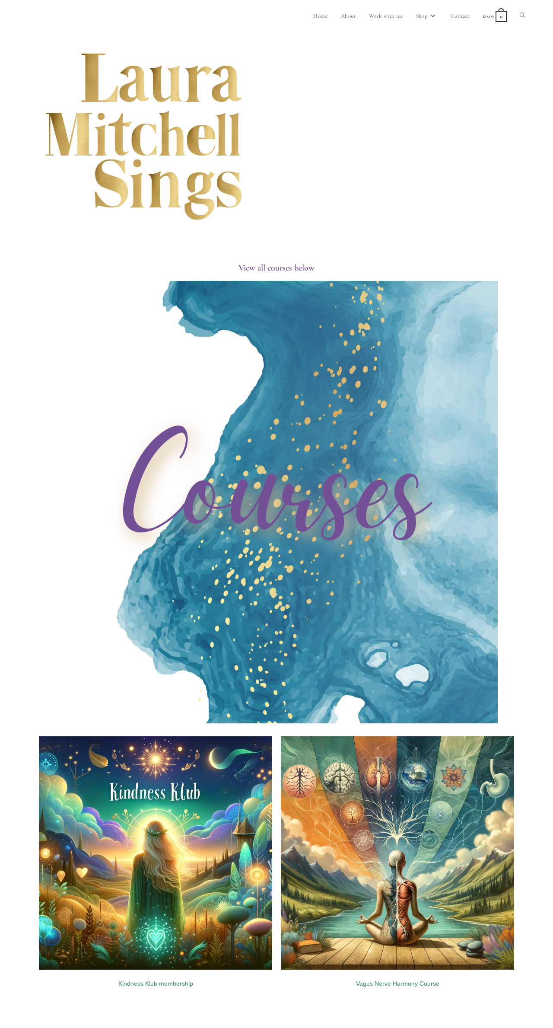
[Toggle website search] (522, 16)
